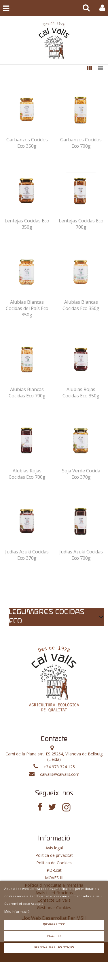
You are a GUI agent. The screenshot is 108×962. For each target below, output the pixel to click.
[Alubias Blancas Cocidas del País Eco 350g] (27, 272)
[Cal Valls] (54, 40)
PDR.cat (54, 870)
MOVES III (54, 877)
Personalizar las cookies (54, 947)
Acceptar (54, 936)
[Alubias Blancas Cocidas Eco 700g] (27, 359)
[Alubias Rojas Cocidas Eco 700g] (27, 440)
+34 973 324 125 (59, 766)
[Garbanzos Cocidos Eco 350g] (27, 109)
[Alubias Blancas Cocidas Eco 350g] (81, 272)
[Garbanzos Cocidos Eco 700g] (81, 109)
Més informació (17, 911)
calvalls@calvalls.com (59, 774)
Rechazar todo (54, 924)
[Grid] (89, 68)
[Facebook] (39, 807)
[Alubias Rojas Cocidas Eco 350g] (81, 359)
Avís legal (54, 848)
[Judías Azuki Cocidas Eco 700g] (81, 521)
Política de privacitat (54, 855)
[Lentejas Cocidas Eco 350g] (27, 190)
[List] (100, 68)
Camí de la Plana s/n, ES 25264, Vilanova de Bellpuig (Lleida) (54, 756)
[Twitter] (52, 807)
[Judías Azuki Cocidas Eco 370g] (27, 521)
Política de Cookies (54, 862)
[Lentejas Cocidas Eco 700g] (81, 190)
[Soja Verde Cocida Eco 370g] (81, 440)
